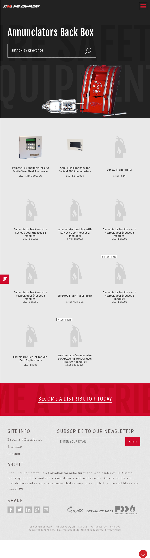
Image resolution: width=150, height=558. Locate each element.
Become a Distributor (25, 439)
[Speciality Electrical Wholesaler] (99, 509)
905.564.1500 (99, 526)
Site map (15, 446)
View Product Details (30, 129)
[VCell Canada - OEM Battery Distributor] (75, 509)
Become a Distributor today (75, 399)
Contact (14, 454)
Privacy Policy (113, 530)
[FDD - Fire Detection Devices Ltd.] (126, 509)
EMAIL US (115, 526)
